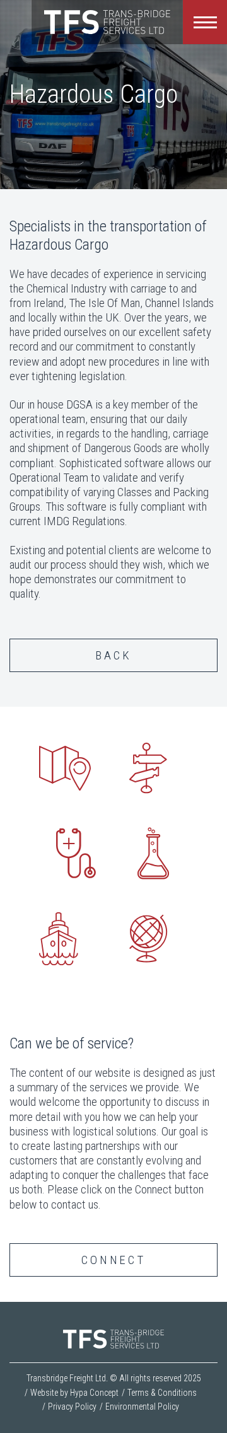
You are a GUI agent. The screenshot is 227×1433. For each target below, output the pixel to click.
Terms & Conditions (162, 1393)
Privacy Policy (72, 1406)
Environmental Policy (142, 1406)
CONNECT (113, 1260)
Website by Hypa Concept (74, 1393)
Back (113, 655)
